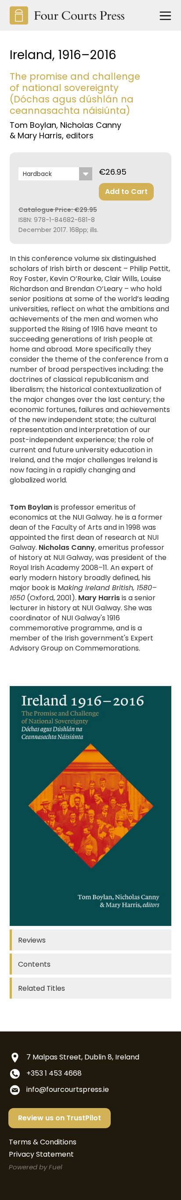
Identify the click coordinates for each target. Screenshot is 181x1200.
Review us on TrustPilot (59, 1118)
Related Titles (41, 988)
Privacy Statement (41, 1154)
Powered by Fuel (35, 1167)
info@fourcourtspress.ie (67, 1089)
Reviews (32, 940)
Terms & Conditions (42, 1142)
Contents (34, 964)
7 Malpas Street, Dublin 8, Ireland (82, 1057)
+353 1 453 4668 (54, 1073)
